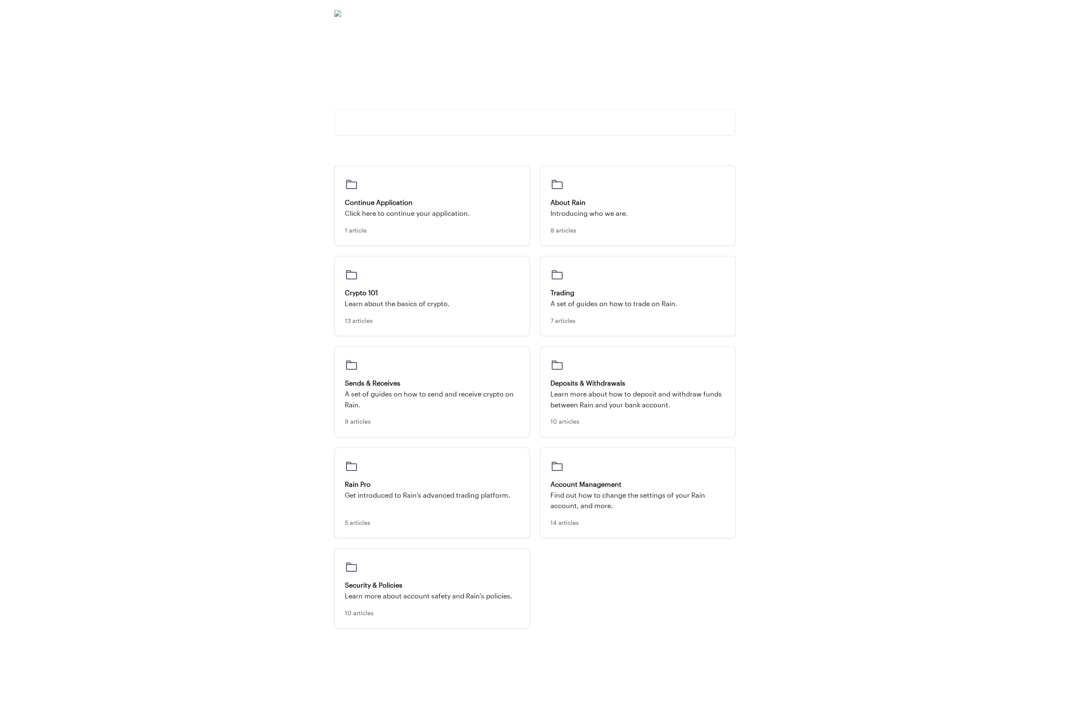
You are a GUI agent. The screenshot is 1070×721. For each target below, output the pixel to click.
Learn (681, 13)
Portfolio (623, 13)
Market (654, 13)
